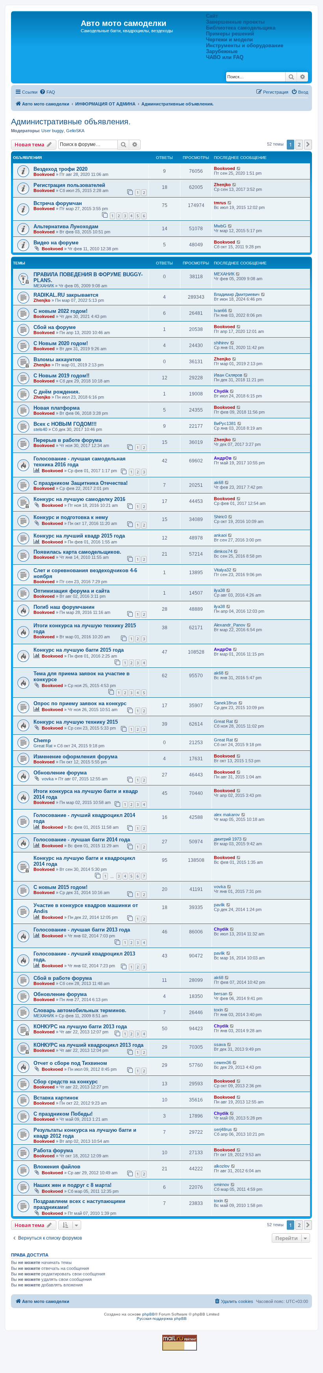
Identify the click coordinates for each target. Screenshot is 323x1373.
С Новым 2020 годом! (60, 343)
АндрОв (223, 458)
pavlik (219, 904)
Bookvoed (44, 174)
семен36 (222, 1062)
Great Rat (223, 721)
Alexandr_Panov (229, 625)
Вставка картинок (55, 1098)
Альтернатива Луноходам (65, 226)
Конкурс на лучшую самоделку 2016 (79, 499)
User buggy (52, 130)
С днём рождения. (56, 392)
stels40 (40, 429)
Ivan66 (220, 310)
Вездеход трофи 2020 (60, 169)
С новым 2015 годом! (60, 887)
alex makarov (227, 814)
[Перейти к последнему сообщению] (238, 168)
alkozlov (222, 1166)
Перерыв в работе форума (67, 440)
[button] (308, 144)
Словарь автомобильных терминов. (79, 1010)
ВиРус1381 (225, 423)
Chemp (42, 740)
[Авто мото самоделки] (47, 25)
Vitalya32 (222, 569)
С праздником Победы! (63, 1114)
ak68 (218, 482)
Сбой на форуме (54, 327)
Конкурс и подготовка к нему (70, 517)
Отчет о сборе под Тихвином (70, 1063)
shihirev (221, 342)
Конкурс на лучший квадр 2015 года (79, 536)
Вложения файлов (56, 1167)
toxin (218, 1009)
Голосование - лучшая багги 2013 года (81, 930)
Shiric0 (220, 516)
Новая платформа (56, 408)
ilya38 (219, 590)
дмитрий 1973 (227, 839)
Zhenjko (222, 184)
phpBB (148, 1314)
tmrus (220, 202)
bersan (220, 993)
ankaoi (220, 535)
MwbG (220, 226)
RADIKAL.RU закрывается (65, 295)
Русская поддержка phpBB (162, 1318)
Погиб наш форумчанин (64, 607)
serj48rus (223, 1129)
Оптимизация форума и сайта (71, 591)
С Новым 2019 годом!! (61, 376)
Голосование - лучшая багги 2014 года (81, 840)
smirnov (221, 1184)
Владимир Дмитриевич (237, 294)
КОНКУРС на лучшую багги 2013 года (80, 1026)
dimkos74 (223, 551)
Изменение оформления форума (75, 756)
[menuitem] (47, 92)
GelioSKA (75, 130)
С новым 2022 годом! (60, 311)
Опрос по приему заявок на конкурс (79, 703)
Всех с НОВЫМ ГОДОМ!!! (65, 424)
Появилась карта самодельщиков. (77, 552)
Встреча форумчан (57, 203)
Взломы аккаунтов (57, 359)
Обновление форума (60, 773)
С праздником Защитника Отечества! (80, 483)
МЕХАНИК (43, 285)
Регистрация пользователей (69, 185)
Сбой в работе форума (62, 978)
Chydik (221, 391)
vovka (48, 778)
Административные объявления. (71, 121)
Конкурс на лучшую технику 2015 (75, 722)
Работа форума (53, 1150)
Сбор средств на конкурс (65, 1082)
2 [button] (299, 144)
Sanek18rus (225, 702)
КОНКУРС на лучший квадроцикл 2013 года (88, 1045)
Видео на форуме (55, 243)
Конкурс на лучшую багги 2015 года (78, 650)
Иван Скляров (228, 375)
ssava (220, 1044)
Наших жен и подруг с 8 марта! (72, 1185)
